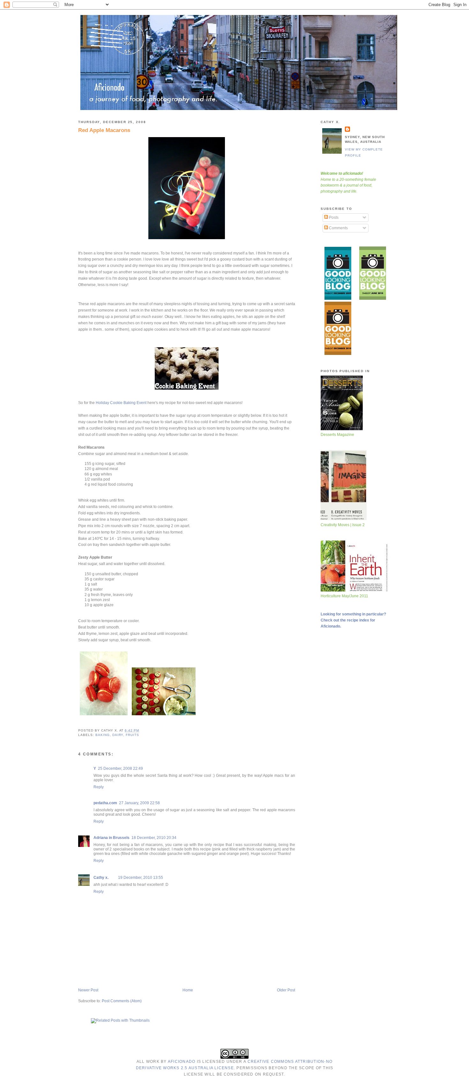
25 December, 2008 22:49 (120, 768)
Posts (333, 217)
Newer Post (88, 990)
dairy (117, 735)
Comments (338, 228)
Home (187, 990)
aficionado (181, 1061)
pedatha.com (105, 803)
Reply (98, 787)
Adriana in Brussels (111, 837)
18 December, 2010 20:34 (153, 837)
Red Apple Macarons (104, 130)
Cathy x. (100, 877)
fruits (132, 735)
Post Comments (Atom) (122, 1001)
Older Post (286, 990)
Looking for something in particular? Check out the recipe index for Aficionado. (353, 620)
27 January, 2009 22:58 (139, 803)
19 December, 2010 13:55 (140, 877)
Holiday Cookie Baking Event (121, 403)
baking (102, 735)
